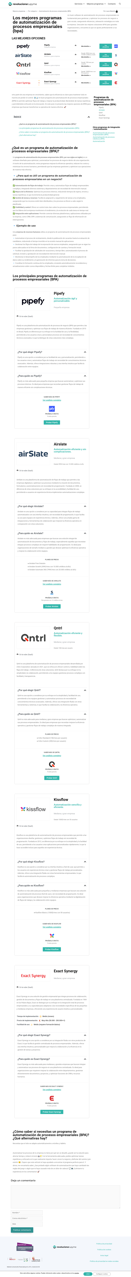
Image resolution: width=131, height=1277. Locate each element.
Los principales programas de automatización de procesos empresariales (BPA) (49, 128)
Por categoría (32, 11)
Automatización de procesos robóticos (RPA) (104, 138)
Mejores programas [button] (95, 4)
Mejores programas (19, 11)
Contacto (112, 4)
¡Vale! (88, 1274)
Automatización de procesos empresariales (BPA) (104, 134)
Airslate (102, 110)
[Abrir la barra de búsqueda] (120, 4)
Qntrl (101, 113)
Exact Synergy (104, 118)
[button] (89, 117)
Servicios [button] (78, 4)
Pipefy (101, 107)
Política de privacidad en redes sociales (104, 1261)
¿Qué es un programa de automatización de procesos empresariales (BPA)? (47, 124)
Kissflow (102, 115)
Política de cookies (104, 1250)
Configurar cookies (102, 1274)
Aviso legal (104, 1255)
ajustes (76, 1273)
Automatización (99, 141)
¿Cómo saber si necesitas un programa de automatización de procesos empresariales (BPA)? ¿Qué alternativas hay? (54, 133)
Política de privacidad (104, 1244)
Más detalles (85, 46)
